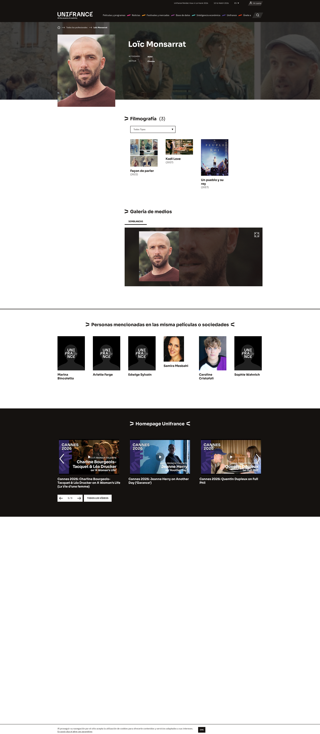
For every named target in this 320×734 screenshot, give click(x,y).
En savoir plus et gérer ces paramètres (75, 731)
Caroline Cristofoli (206, 376)
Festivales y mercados (158, 15)
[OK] (202, 730)
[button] (256, 235)
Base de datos (183, 15)
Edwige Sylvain (140, 375)
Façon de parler (142, 171)
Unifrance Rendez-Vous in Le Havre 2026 (191, 3)
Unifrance (232, 15)
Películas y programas (114, 15)
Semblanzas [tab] (135, 221)
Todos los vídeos (97, 498)
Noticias (136, 15)
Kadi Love (173, 159)
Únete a (247, 15)
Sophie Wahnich (247, 375)
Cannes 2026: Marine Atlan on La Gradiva (231, 479)
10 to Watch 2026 (221, 3)
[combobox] (153, 129)
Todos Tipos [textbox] (140, 129)
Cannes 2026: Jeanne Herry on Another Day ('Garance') (88, 481)
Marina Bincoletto (66, 376)
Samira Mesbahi (176, 366)
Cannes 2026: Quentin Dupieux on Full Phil (157, 481)
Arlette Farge (103, 375)
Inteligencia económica (208, 15)
